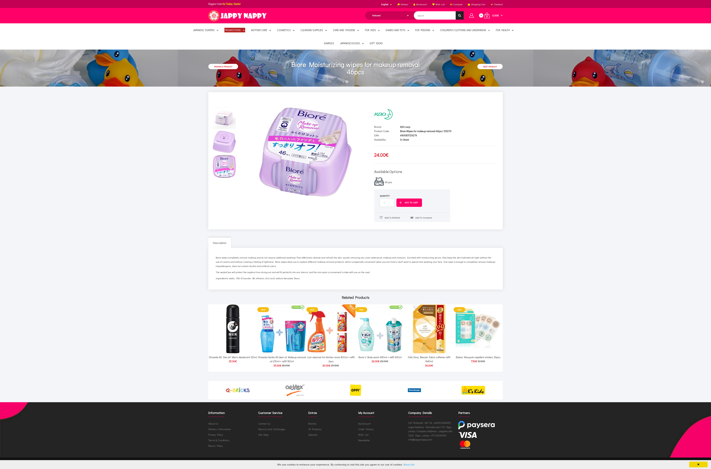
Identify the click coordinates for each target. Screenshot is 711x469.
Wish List (363, 434)
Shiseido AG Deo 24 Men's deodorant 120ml (233, 357)
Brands (312, 423)
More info (409, 464)
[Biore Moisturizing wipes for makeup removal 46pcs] (305, 152)
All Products (315, 429)
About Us (213, 423)
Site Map (263, 434)
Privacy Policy (215, 434)
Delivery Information (219, 429)
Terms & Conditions (218, 440)
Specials (313, 434)
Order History (365, 429)
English (384, 4)
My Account (364, 423)
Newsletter (364, 440)
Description (219, 243)
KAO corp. (405, 127)
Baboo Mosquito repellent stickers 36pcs (478, 357)
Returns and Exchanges (271, 429)
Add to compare (423, 217)
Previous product (223, 66)
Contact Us (264, 423)
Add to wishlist (392, 217)
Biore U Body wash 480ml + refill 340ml (380, 357)
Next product (490, 66)
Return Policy (215, 446)
